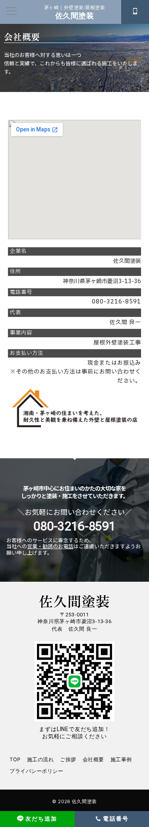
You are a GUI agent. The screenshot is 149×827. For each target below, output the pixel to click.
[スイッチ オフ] (135, 12)
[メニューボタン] (11, 12)
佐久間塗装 (74, 16)
